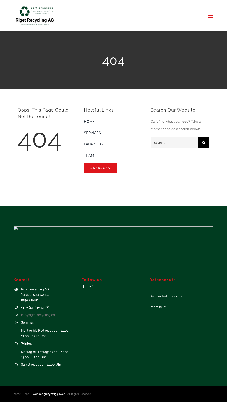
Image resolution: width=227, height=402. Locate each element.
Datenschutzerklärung (166, 296)
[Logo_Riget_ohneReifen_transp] (35, 6)
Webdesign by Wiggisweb (49, 394)
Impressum (158, 307)
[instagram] (91, 286)
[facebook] (83, 286)
